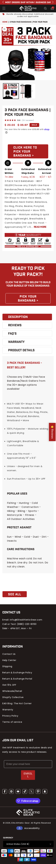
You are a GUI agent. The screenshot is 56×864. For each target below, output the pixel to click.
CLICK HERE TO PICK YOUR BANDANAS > (25, 152)
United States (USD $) (17, 844)
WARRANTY (16, 342)
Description (18, 317)
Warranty (7, 709)
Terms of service (12, 721)
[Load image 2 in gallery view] (28, 91)
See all (14, 594)
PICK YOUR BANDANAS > (28, 299)
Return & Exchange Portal (17, 678)
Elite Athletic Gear (20, 823)
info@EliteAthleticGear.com (26, 619)
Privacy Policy (10, 715)
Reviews (15, 325)
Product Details (21, 350)
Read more (40, 227)
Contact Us (9, 654)
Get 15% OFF (9, 684)
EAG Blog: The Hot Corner (17, 703)
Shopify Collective (13, 697)
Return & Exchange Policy (17, 672)
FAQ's (12, 334)
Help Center (9, 660)
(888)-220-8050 (26, 624)
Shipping (7, 666)
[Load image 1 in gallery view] (11, 91)
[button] (3, 8)
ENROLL (28, 775)
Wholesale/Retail (12, 691)
